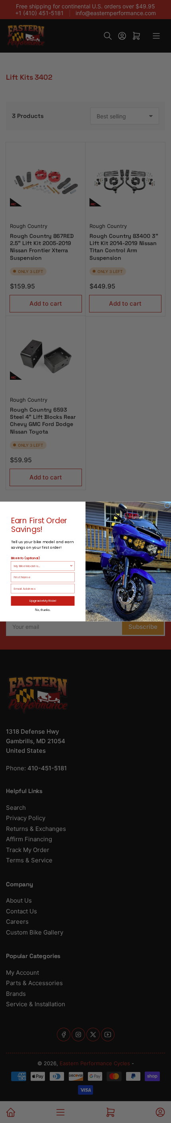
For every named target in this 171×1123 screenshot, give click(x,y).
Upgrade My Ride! (42, 601)
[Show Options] (71, 565)
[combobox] (42, 565)
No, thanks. (43, 610)
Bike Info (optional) (25, 558)
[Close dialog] (167, 505)
